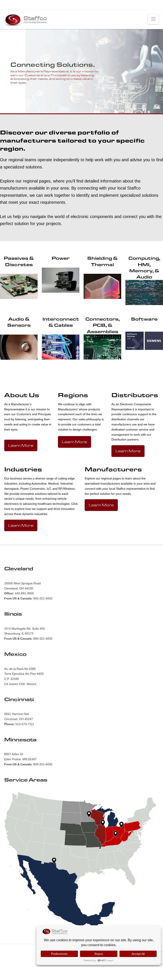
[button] (153, 19)
